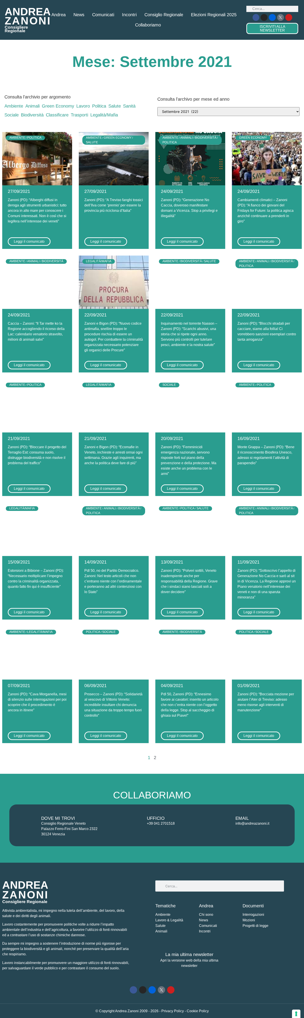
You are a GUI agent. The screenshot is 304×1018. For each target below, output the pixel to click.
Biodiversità (32, 114)
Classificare (57, 114)
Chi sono (206, 914)
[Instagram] (264, 17)
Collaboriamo (148, 24)
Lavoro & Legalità (169, 920)
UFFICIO (156, 818)
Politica (99, 106)
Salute (114, 106)
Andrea (58, 14)
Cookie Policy (198, 1011)
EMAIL (242, 818)
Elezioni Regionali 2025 (214, 14)
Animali (32, 106)
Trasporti (79, 114)
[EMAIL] (225, 821)
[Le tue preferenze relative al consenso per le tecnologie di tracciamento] (296, 1014)
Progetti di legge (255, 926)
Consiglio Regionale (163, 14)
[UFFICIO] (136, 821)
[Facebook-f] (256, 17)
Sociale (11, 114)
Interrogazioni (253, 914)
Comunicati (103, 14)
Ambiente (13, 106)
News (78, 14)
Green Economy (58, 106)
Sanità (129, 106)
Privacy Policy (173, 1011)
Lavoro (83, 106)
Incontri (129, 14)
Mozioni (249, 920)
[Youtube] (288, 17)
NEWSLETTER (272, 28)
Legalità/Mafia (104, 114)
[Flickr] (272, 17)
